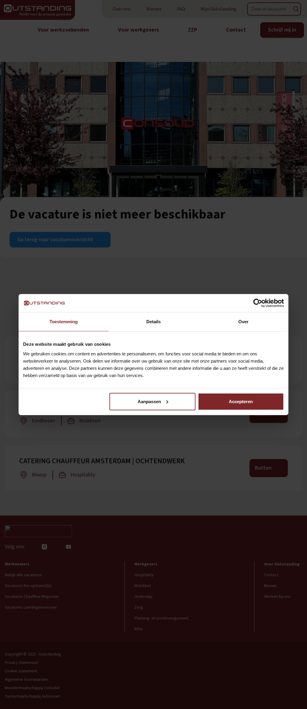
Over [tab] (243, 321)
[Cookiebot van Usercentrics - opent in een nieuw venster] (257, 303)
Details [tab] (153, 321)
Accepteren (241, 401)
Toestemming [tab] (63, 321)
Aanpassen (149, 401)
